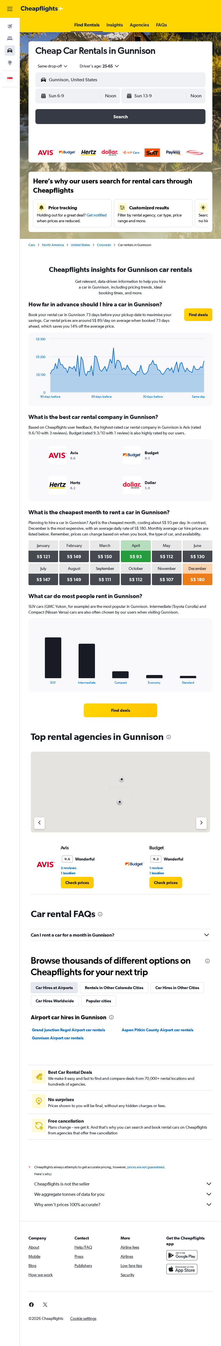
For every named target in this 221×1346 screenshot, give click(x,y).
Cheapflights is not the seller (61, 1184)
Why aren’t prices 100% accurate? (67, 1204)
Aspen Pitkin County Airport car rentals (157, 1030)
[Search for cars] (9, 50)
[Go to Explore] (9, 62)
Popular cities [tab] (98, 1001)
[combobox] (53, 66)
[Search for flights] (9, 26)
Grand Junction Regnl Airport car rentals (68, 1030)
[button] (9, 9)
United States (80, 245)
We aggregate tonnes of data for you (69, 1194)
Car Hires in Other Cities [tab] (177, 987)
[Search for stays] (9, 38)
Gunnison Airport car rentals (57, 1038)
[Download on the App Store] (181, 1269)
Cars (31, 245)
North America (53, 245)
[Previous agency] (39, 823)
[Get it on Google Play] (181, 1255)
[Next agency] (201, 823)
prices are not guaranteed (145, 1167)
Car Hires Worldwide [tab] (55, 1001)
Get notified (96, 215)
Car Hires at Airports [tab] (54, 987)
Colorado (104, 245)
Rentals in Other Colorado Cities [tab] (114, 987)
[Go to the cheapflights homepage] (42, 9)
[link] (198, 314)
